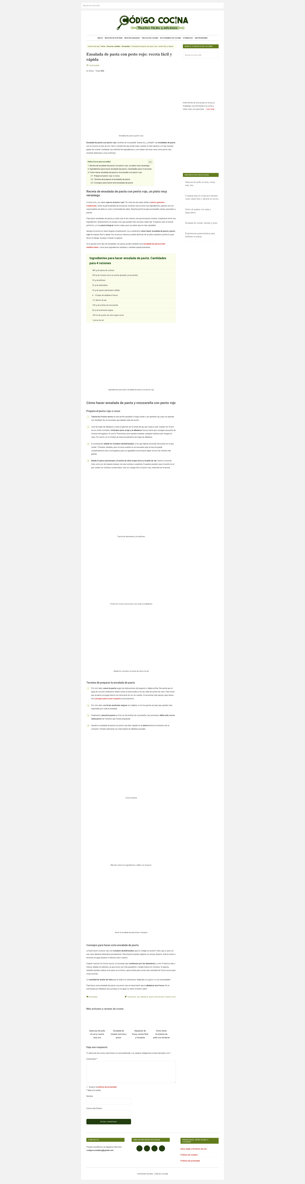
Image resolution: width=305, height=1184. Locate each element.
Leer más (210, 109)
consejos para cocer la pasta (107, 698)
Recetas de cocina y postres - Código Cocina (152, 22)
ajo (138, 997)
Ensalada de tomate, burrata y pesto (119, 1034)
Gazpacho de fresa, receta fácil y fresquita (140, 1034)
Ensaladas (93, 997)
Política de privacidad (190, 1161)
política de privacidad (107, 1087)
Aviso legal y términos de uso (193, 1149)
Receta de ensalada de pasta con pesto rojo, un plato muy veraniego (120, 165)
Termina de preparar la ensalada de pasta (112, 179)
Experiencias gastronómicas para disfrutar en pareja (200, 235)
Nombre (89, 1096)
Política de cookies (189, 1155)
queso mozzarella (156, 997)
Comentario (91, 1059)
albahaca (144, 997)
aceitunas (131, 997)
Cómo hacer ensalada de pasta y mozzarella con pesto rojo (116, 172)
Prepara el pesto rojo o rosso (107, 176)
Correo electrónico (94, 1108)
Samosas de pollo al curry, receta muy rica (97, 1034)
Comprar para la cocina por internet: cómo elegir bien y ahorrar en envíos (202, 197)
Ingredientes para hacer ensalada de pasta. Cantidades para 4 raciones (121, 169)
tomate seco (170, 997)
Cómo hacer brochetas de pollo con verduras (161, 1034)
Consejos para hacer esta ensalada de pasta (113, 183)
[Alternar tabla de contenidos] (149, 162)
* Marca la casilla (93, 1090)
